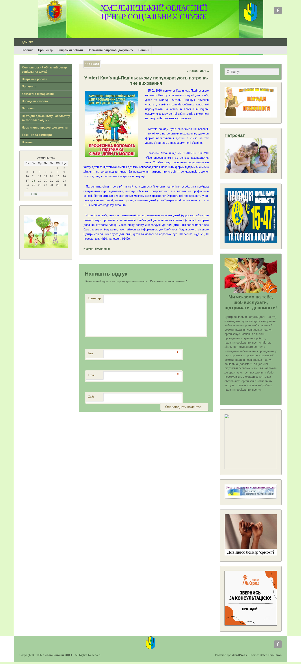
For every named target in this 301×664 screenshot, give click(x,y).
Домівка (27, 42)
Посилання (102, 248)
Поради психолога (35, 101)
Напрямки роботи (70, 50)
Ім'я (90, 353)
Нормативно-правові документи (111, 50)
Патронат (28, 108)
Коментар (94, 298)
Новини (143, 50)
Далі (204, 70)
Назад (192, 70)
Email (91, 375)
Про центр (45, 50)
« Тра (33, 193)
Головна (27, 50)
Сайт (91, 396)
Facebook (278, 10)
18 (33, 180)
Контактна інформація (38, 94)
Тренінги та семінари (37, 134)
